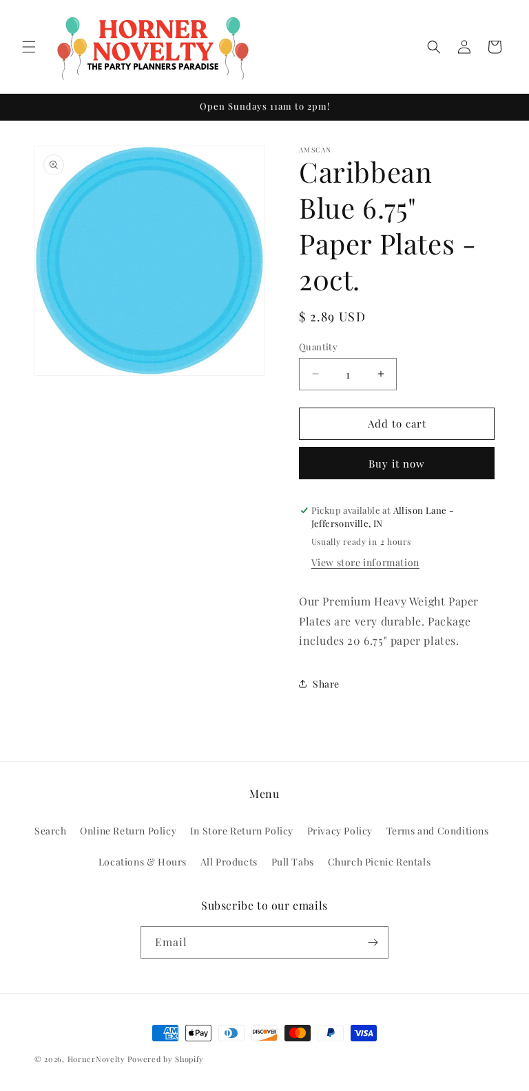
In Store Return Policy (241, 830)
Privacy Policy (340, 830)
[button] (29, 47)
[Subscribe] (372, 942)
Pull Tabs (292, 861)
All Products (229, 861)
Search (50, 830)
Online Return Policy (128, 830)
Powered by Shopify (165, 1059)
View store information (365, 562)
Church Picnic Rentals (379, 861)
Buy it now (397, 463)
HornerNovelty (96, 1059)
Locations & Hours (142, 861)
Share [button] (326, 683)
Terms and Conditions (437, 830)
